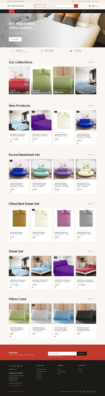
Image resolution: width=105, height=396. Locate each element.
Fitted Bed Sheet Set (41, 371)
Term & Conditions (62, 371)
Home (11, 11)
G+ (15, 365)
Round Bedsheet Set (41, 369)
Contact (80, 371)
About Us (30, 11)
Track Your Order (86, 1)
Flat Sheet (39, 373)
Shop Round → (15, 39)
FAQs (59, 373)
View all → (91, 62)
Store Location (95, 1)
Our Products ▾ (20, 11)
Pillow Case (39, 375)
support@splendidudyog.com (15, 383)
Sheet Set (39, 378)
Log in (97, 6)
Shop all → (91, 154)
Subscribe (82, 353)
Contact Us (39, 11)
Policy (59, 369)
